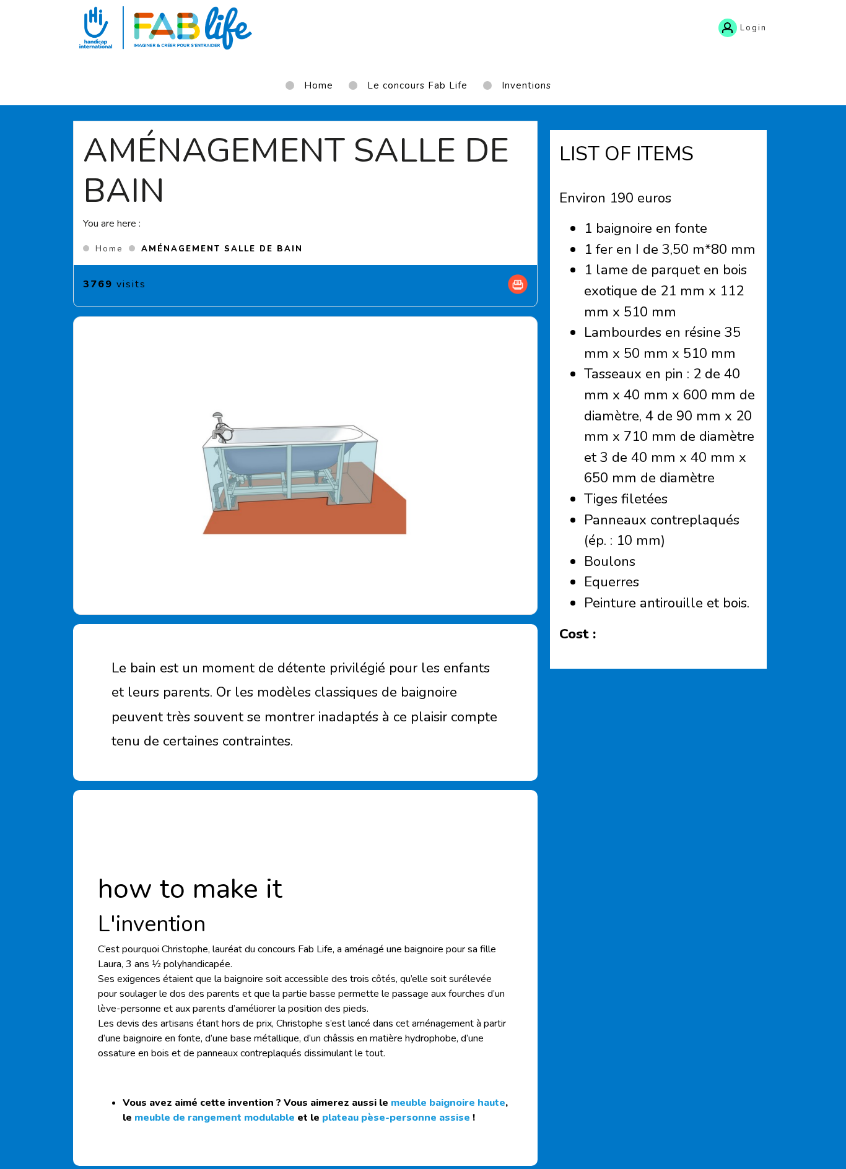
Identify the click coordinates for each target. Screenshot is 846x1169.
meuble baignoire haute (448, 1103)
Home (109, 248)
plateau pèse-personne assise (396, 1117)
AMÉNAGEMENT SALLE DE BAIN (222, 248)
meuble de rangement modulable (214, 1117)
